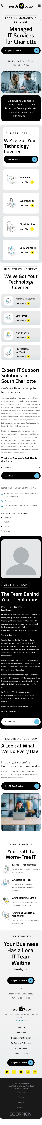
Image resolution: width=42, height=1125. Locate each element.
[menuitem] (20, 1092)
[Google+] (7, 1072)
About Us (9, 475)
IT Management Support (20, 1037)
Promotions (21, 1032)
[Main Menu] (39, 5)
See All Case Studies (14, 786)
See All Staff (10, 721)
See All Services (14, 159)
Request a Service (13, 50)
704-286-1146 (20, 65)
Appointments (21, 1048)
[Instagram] (35, 1072)
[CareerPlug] (21, 1072)
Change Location (21, 1020)
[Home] (21, 6)
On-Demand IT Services (21, 1043)
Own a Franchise (21, 1053)
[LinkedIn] (28, 1072)
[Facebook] (14, 1072)
